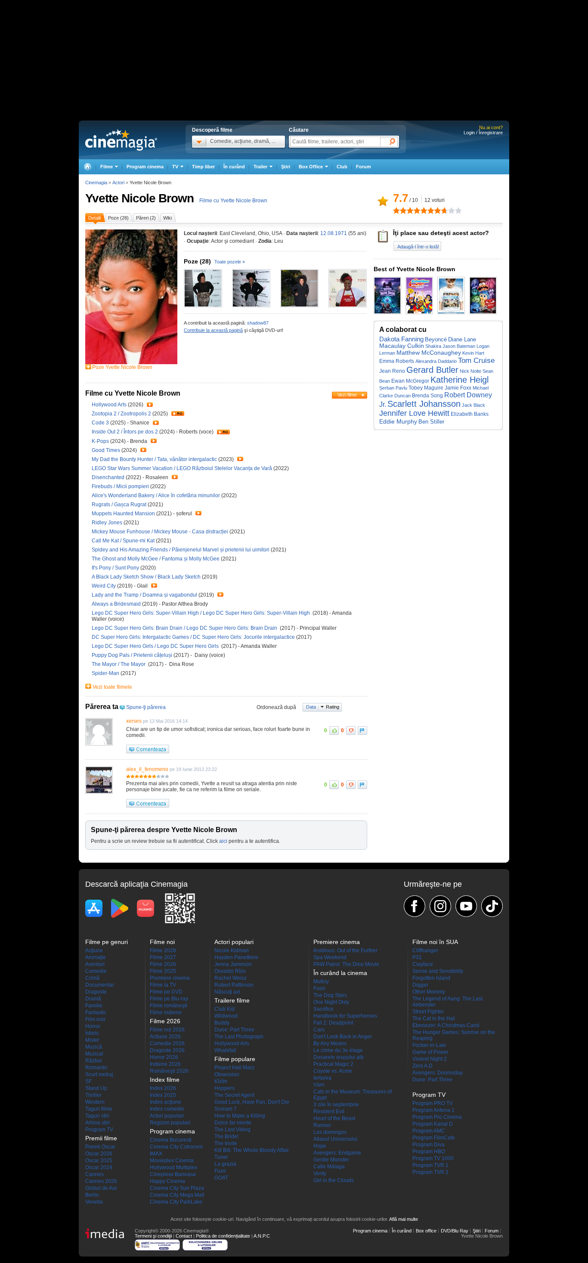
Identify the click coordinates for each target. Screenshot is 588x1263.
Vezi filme (347, 394)
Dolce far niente (232, 1123)
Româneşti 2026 (169, 1071)
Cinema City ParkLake (176, 1202)
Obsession (226, 1074)
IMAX (156, 1154)
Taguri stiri (97, 1116)
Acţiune (94, 950)
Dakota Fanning (401, 339)
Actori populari (167, 1116)
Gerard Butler (432, 370)
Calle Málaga (329, 1167)
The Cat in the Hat (433, 1018)
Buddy (221, 1023)
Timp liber (203, 166)
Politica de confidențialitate (223, 1235)
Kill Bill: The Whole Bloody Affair (251, 1150)
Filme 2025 (163, 971)
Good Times (106, 450)
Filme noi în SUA (435, 941)
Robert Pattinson (234, 985)
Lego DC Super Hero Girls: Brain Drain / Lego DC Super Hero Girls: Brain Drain (185, 628)
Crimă (92, 978)
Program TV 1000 (433, 1158)
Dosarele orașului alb (338, 1057)
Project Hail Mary (234, 1068)
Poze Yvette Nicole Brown (122, 367)
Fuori (319, 988)
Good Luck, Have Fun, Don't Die (251, 1102)
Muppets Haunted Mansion (124, 514)
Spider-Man (106, 673)
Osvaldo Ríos (230, 971)
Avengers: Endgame (337, 1153)
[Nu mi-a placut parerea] (351, 730)
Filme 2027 (163, 957)
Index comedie (167, 1109)
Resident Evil (328, 1111)
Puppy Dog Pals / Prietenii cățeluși (132, 655)
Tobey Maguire (426, 387)
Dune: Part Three (234, 1030)
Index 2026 (163, 1088)
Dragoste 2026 (167, 1050)
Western (95, 1102)
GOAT (221, 1178)
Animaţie (95, 957)
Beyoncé (436, 339)
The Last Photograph (238, 1037)
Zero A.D (422, 1066)
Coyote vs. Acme (332, 1071)
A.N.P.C (262, 1235)
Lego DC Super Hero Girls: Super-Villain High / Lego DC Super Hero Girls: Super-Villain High (201, 613)
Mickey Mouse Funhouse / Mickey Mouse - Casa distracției (160, 532)
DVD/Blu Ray (454, 1230)
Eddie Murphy (398, 421)
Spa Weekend (330, 957)
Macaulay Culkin (401, 346)
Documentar (99, 985)
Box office (426, 1230)
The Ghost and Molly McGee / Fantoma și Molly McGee (156, 559)
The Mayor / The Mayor (120, 664)
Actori (118, 182)
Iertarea (322, 1078)
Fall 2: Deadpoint (333, 1023)
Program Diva (428, 1145)
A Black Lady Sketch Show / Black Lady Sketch (146, 577)
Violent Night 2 (429, 1059)
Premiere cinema (170, 978)
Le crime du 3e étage (338, 1050)
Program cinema (145, 166)
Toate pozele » (229, 261)
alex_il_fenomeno (147, 769)
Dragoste (96, 992)
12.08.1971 (333, 233)
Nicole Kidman (231, 950)
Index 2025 (163, 1095)
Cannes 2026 (101, 1181)
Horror (92, 1026)
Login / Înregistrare (483, 132)
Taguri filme (98, 1109)
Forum (363, 166)
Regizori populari (170, 1123)
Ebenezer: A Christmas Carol (446, 1025)
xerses (134, 721)
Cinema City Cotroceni (176, 1147)
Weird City (104, 586)
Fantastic (95, 1012)
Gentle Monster (331, 1160)
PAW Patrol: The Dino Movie (346, 964)
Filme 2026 (163, 964)
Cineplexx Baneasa (173, 1174)
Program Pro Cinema (437, 1117)
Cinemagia (96, 182)
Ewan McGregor (410, 381)
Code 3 (101, 423)
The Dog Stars (330, 995)
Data (311, 706)
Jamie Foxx (458, 387)
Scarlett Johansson (424, 404)
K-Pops (101, 441)
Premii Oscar (100, 1147)
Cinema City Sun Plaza (177, 1188)
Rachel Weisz (230, 978)
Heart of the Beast (334, 1118)
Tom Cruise (476, 360)
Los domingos (330, 1132)
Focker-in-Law (429, 1045)
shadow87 (258, 322)
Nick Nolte (470, 371)
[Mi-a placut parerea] (334, 730)
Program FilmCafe (433, 1138)
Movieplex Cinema (172, 1161)
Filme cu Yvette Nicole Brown (233, 201)
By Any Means (330, 1043)
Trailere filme (232, 1000)
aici (223, 841)
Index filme (164, 1079)
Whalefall (225, 1050)
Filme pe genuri (106, 941)
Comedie (96, 971)
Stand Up (96, 1088)
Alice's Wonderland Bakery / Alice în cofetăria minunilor (156, 495)
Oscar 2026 (98, 1154)
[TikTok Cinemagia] (492, 906)
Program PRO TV (432, 1103)
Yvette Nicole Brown (139, 198)
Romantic (96, 1068)
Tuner (221, 1157)
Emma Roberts (396, 361)
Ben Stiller (431, 421)
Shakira (433, 346)
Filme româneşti (168, 1006)
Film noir (95, 1019)
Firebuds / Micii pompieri (120, 486)
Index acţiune (165, 1102)
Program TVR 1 (430, 1165)
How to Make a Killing (239, 1116)
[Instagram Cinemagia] (440, 906)
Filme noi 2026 (167, 1030)
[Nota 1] (396, 210)
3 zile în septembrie (336, 1105)
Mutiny (321, 981)
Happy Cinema (167, 1181)
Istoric (92, 1033)
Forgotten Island (431, 978)
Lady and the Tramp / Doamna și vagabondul (144, 595)
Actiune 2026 (165, 1037)
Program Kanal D (432, 1124)
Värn (319, 1085)
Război (93, 1061)
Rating (332, 706)
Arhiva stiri (97, 1123)
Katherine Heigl (459, 379)
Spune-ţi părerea (146, 707)
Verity (319, 1173)
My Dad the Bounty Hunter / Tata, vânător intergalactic (154, 459)
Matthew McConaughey (428, 352)
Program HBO (428, 1151)
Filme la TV (163, 985)
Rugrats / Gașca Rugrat (119, 504)
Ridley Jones (108, 523)
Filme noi (162, 941)
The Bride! (226, 1136)
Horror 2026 (164, 1057)
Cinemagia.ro (121, 140)
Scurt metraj (99, 1074)
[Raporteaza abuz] (362, 730)
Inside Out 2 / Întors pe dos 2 (125, 432)
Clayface (422, 964)
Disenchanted (109, 477)
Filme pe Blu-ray (169, 999)
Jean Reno (392, 371)
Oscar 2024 (98, 1167)
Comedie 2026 (167, 1043)
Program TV (99, 1130)
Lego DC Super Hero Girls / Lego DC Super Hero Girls (156, 646)
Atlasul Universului (335, 1139)
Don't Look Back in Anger (342, 1037)
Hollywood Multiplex (173, 1167)
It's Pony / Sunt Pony (115, 568)
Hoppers (224, 1088)
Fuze (220, 1171)
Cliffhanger (425, 950)
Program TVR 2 (430, 1172)
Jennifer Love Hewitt (414, 413)
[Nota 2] (400, 210)
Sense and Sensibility (437, 971)
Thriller (93, 1095)
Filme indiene (166, 1012)
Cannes (94, 1174)
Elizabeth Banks (470, 414)
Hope (319, 1146)
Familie (93, 1006)
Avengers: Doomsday (437, 1073)
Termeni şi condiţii (153, 1235)
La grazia (225, 1164)
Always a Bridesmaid (117, 604)
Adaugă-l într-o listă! (418, 246)
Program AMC (428, 1131)
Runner (322, 1125)
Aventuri (95, 964)
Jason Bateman (459, 346)
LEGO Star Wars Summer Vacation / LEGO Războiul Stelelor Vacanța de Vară (182, 468)
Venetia (94, 1202)
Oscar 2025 (98, 1161)
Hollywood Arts (110, 405)
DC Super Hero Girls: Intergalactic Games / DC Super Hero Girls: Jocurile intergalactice (193, 637)
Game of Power (430, 1052)
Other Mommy (428, 992)
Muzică (93, 1047)
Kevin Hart (473, 353)
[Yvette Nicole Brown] (131, 362)
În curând (234, 166)
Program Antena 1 (433, 1110)
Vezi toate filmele (112, 687)
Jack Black (473, 405)
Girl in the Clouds (333, 1180)
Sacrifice (323, 1009)
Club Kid (224, 1009)
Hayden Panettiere (236, 957)
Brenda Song (427, 395)
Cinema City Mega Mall (177, 1195)
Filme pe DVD (166, 992)
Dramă (93, 999)
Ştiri (285, 166)
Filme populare (234, 1059)
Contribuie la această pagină (213, 330)
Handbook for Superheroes (345, 1016)
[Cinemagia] (87, 166)
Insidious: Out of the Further (345, 950)
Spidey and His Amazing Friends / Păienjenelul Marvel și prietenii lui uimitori (180, 550)
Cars (319, 1030)
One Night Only (331, 1002)
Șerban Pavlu (393, 387)
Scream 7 (225, 1109)
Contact (184, 1235)
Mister (92, 1040)
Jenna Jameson (233, 964)
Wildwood (226, 1016)
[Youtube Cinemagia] (466, 906)
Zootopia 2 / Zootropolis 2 (121, 414)
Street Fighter (428, 1012)
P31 (417, 957)
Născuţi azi (227, 992)
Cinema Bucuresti (171, 1140)
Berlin (92, 1195)
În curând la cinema (340, 972)
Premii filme (101, 1138)
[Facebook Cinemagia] (414, 906)
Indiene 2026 (165, 1064)
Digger (420, 985)
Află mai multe (403, 1219)
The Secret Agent (234, 1095)
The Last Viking (232, 1130)
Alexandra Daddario (436, 361)
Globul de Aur (101, 1188)
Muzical (94, 1054)
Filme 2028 (163, 950)
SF (88, 1081)
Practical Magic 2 (333, 1064)
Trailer (150, 404)
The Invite (225, 1143)
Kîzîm (220, 1081)
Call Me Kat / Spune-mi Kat (123, 541)
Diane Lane (462, 339)
